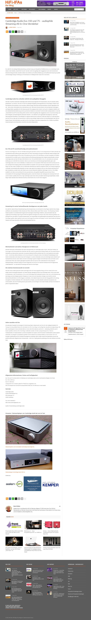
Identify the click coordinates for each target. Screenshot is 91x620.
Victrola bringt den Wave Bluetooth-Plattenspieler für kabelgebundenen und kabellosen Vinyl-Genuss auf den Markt (33, 550)
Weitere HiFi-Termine (68, 339)
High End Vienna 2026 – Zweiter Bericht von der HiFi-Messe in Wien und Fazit (58, 580)
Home (9, 9)
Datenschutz (70, 571)
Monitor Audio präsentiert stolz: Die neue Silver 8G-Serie (51, 548)
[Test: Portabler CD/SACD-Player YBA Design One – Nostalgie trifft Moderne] (66, 37)
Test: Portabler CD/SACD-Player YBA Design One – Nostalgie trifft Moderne (76, 39)
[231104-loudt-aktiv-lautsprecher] (75, 320)
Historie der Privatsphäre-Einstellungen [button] (76, 594)
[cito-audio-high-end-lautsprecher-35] (75, 151)
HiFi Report (32, 9)
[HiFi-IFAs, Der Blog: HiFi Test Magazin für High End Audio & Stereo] (14, 3)
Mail (69, 583)
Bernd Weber (13, 27)
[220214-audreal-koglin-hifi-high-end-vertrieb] (75, 115)
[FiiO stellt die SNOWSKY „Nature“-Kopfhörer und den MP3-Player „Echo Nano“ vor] (14, 541)
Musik (49, 9)
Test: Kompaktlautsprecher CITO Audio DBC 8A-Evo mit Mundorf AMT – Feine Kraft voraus (77, 45)
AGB (69, 576)
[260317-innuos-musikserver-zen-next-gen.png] (75, 260)
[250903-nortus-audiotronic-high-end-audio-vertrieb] (75, 242)
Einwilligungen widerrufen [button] (73, 596)
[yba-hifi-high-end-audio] (75, 97)
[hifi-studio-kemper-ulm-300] (50, 490)
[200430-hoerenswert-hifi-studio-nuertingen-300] (32, 490)
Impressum (70, 568)
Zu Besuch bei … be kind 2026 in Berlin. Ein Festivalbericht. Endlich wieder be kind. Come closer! (58, 572)
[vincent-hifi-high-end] (75, 78)
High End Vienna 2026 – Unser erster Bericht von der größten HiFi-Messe (58, 587)
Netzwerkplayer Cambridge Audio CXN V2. (15, 472)
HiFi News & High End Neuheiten (12, 17)
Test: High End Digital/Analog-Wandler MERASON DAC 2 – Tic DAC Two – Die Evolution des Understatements (77, 53)
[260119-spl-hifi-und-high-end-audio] (75, 169)
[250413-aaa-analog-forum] (75, 224)
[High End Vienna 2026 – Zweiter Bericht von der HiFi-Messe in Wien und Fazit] (49, 578)
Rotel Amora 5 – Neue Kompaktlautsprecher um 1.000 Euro (33, 531)
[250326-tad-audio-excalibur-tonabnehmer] (75, 205)
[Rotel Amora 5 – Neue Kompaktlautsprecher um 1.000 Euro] (33, 524)
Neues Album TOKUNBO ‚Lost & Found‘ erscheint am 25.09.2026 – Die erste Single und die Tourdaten (77, 23)
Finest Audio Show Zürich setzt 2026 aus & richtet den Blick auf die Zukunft (14, 532)
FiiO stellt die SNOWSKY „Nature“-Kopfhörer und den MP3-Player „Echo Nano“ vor (14, 549)
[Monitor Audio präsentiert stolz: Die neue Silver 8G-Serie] (51, 541)
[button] (7, 32)
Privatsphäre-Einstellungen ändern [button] (75, 591)
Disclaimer (70, 573)
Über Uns (70, 586)
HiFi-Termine (42, 9)
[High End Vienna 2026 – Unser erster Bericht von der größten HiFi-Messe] (49, 585)
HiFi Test (15, 9)
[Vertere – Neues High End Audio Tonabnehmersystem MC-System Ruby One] (51, 524)
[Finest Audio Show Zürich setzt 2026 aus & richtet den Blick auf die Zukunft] (14, 524)
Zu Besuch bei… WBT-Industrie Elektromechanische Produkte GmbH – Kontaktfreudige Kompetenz (58, 595)
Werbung (70, 578)
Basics (56, 9)
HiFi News (24, 9)
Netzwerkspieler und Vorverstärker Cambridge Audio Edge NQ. (20, 446)
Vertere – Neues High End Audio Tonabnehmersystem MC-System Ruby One (51, 532)
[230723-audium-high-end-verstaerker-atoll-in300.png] (61, 6)
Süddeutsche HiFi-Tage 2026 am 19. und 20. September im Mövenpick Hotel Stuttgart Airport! (76, 329)
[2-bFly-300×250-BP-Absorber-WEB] (75, 187)
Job (68, 581)
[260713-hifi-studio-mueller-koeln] (75, 133)
